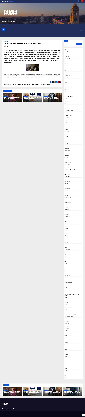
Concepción (5, 41)
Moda (66, 240)
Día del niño (67, 148)
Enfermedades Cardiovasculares (70, 169)
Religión (66, 309)
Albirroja (66, 63)
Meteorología (67, 237)
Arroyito (66, 68)
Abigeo (66, 49)
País (65, 268)
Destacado (66, 143)
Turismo (66, 361)
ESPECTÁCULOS (67, 176)
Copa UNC (66, 124)
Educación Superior (68, 162)
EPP (65, 171)
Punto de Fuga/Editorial (69, 307)
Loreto (66, 233)
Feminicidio (66, 183)
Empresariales (67, 167)
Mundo (66, 247)
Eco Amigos (67, 155)
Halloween (66, 190)
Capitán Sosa (67, 98)
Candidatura (67, 91)
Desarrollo (66, 136)
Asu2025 (66, 77)
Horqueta (66, 195)
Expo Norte (67, 178)
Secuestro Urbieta (68, 335)
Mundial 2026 (67, 244)
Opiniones (66, 266)
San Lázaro (67, 328)
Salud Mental (67, 321)
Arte (65, 70)
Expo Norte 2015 (67, 181)
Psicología (66, 297)
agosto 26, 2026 (7, 394)
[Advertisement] (43, 31)
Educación (66, 160)
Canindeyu (66, 94)
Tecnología (66, 351)
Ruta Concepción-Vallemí (69, 316)
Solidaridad (66, 344)
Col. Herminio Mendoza (69, 110)
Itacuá (66, 221)
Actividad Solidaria (68, 58)
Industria (66, 207)
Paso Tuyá (66, 280)
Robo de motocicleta (68, 311)
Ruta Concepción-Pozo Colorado (70, 314)
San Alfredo (67, 323)
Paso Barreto (67, 273)
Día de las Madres (68, 145)
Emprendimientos (68, 164)
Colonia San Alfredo (68, 115)
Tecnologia (66, 354)
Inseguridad (67, 209)
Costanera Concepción (68, 127)
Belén (66, 84)
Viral (65, 375)
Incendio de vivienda (68, 204)
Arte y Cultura (67, 72)
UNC (65, 363)
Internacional (67, 214)
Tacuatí (66, 347)
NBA (65, 254)
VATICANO (66, 370)
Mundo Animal (67, 249)
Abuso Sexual (67, 51)
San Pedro (66, 330)
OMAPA (66, 261)
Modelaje (66, 242)
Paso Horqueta (67, 275)
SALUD (66, 318)
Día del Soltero (67, 150)
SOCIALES (66, 342)
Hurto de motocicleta (68, 202)
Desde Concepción (68, 138)
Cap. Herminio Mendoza (69, 96)
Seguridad (66, 337)
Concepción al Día (8, 22)
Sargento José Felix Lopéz (69, 333)
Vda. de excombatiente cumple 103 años (40, 84)
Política (66, 289)
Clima (65, 108)
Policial (66, 287)
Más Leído (66, 235)
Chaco (66, 103)
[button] (80, 30)
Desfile (66, 141)
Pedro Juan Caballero (68, 282)
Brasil (65, 89)
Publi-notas (67, 300)
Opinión (66, 263)
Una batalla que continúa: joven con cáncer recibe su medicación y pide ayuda (12, 98)
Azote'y (66, 79)
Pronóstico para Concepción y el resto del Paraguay (72, 295)
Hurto (66, 200)
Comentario (67, 117)
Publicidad (66, 302)
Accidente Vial (67, 56)
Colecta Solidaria (67, 112)
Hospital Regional (68, 197)
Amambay (66, 65)
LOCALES (66, 230)
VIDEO (66, 373)
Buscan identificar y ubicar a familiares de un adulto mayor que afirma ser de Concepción (72, 392)
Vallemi (66, 368)
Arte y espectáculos (68, 75)
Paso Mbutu (67, 277)
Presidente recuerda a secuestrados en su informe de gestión (17, 84)
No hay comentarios (15, 394)
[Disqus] (32, 116)
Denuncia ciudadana (68, 131)
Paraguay (66, 270)
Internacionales (67, 216)
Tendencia (66, 356)
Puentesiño (66, 304)
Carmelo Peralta (67, 101)
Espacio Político (67, 174)
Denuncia (66, 129)
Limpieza (66, 228)
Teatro (66, 349)
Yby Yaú (66, 377)
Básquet (66, 82)
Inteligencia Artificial (68, 211)
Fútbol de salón (67, 188)
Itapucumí (66, 223)
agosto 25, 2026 (68, 394)
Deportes (66, 134)
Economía (66, 157)
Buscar (65, 41)
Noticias (66, 256)
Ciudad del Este (67, 105)
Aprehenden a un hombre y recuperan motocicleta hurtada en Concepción (52, 98)
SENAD (66, 340)
